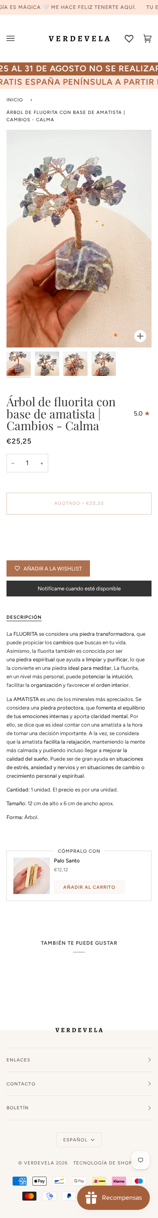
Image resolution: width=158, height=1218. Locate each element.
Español (76, 1140)
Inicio (14, 100)
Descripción (24, 617)
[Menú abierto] (15, 38)
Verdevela (39, 1163)
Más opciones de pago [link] (33, 552)
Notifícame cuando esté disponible (79, 588)
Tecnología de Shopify (106, 1163)
